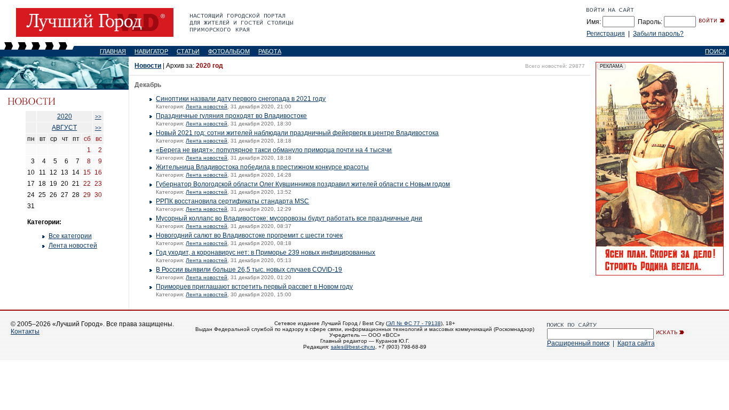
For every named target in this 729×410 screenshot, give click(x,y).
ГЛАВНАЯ (113, 51)
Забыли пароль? (658, 33)
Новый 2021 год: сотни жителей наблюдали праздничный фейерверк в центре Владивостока (297, 133)
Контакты (25, 331)
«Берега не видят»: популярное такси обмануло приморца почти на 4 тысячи (274, 150)
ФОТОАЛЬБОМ (229, 51)
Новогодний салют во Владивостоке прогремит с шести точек (249, 235)
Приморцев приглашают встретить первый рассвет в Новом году (254, 286)
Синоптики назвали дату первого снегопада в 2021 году (241, 98)
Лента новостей (73, 245)
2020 (64, 116)
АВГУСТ (64, 127)
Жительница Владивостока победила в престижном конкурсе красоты (262, 167)
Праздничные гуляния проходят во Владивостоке (231, 116)
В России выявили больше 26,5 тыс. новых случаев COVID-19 (249, 269)
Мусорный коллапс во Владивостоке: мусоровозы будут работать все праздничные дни (289, 218)
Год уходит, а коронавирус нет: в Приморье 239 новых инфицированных (265, 252)
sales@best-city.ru (353, 347)
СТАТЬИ (188, 51)
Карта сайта (636, 343)
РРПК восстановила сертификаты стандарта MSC (232, 201)
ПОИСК (715, 51)
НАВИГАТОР (151, 51)
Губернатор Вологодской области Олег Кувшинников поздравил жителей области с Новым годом (303, 184)
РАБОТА (269, 51)
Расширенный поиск (578, 343)
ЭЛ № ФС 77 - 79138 (414, 323)
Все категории (70, 236)
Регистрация (606, 33)
